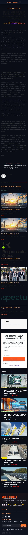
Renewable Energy (21, 23)
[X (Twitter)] (3, 516)
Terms (3, 530)
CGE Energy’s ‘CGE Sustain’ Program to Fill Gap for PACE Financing (8, 167)
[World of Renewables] (4, 505)
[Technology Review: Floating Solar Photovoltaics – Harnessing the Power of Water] (14, 474)
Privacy (21, 529)
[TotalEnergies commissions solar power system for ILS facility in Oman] (14, 451)
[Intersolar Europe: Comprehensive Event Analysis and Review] (14, 429)
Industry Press (14, 23)
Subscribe (23, 526)
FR (10, 532)
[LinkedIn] (6, 516)
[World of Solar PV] (16, 505)
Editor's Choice (7, 23)
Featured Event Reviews (5, 435)
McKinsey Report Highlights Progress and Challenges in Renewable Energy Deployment (13, 312)
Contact (7, 530)
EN (3, 532)
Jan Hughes (11, 22)
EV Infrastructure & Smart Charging (7, 411)
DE (6, 532)
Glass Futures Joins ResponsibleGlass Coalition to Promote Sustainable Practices (12, 261)
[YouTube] (9, 516)
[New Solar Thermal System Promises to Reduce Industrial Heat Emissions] (14, 225)
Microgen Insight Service (13, 82)
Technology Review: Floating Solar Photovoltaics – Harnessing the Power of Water (15, 483)
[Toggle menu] (20, 2)
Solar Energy (4, 457)
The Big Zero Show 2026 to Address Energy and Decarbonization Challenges (11, 212)
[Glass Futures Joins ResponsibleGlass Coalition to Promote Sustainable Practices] (14, 249)
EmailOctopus (17, 365)
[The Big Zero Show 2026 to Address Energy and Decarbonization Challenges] (14, 200)
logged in (11, 324)
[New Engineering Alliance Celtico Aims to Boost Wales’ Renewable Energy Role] (14, 274)
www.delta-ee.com (12, 151)
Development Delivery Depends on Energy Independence (13, 189)
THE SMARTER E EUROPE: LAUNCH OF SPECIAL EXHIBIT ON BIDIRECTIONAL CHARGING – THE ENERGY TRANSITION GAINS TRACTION (15, 415)
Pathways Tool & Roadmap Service (16, 100)
